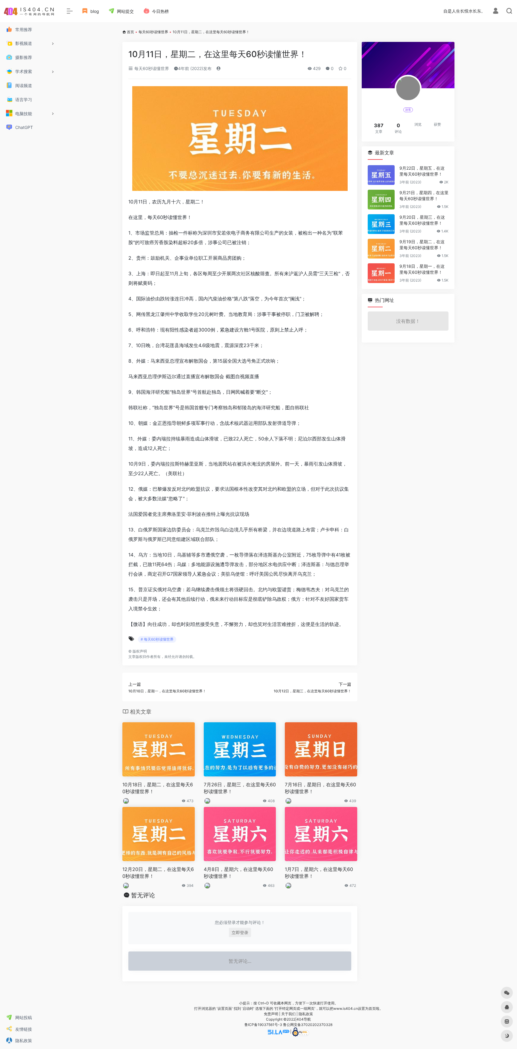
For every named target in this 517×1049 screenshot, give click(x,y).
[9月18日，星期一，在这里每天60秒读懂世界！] (381, 273)
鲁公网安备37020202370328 (307, 1024)
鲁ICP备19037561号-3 (263, 1024)
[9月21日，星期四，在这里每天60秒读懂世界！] (381, 199)
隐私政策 (306, 1014)
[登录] (495, 11)
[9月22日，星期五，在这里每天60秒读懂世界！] (381, 175)
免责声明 (271, 1014)
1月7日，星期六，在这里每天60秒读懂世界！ (319, 872)
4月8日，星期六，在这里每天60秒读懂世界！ (238, 872)
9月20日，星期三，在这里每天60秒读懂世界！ (422, 220)
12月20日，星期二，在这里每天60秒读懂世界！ (158, 872)
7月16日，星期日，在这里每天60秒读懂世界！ (320, 788)
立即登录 (240, 932)
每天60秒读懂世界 (153, 32)
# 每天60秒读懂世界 (157, 639)
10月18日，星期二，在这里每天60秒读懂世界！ (157, 788)
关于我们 (288, 1014)
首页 (130, 32)
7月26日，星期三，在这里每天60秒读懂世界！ (240, 788)
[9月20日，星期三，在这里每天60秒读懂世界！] (381, 224)
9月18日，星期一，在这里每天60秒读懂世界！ (422, 269)
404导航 (303, 1019)
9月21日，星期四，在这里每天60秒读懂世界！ (423, 195)
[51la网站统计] (278, 1031)
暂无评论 (143, 895)
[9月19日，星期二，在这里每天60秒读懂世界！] (381, 249)
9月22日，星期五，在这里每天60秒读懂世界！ (422, 171)
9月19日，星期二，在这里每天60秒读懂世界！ (422, 244)
